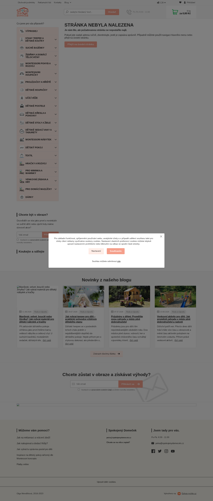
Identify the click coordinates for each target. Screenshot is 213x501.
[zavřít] (161, 236)
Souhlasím (116, 251)
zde (119, 261)
